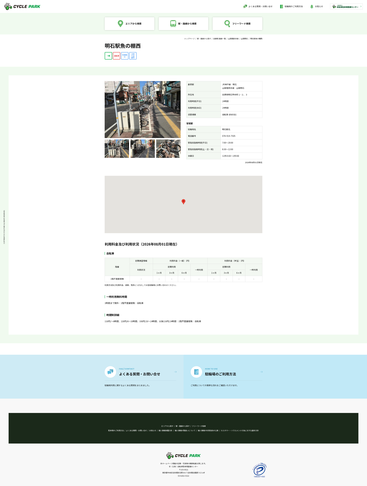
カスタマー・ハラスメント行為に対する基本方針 (240, 430)
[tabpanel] (117, 148)
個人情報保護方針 (165, 430)
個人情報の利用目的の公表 (208, 430)
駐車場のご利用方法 (116, 430)
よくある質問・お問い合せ (260, 6)
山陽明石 (244, 38)
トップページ (189, 38)
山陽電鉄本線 (233, 38)
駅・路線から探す (204, 38)
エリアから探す (167, 426)
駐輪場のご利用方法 (294, 6)
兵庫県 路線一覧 (219, 38)
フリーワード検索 (199, 426)
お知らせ (319, 6)
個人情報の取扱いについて (185, 430)
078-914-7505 (228, 135)
